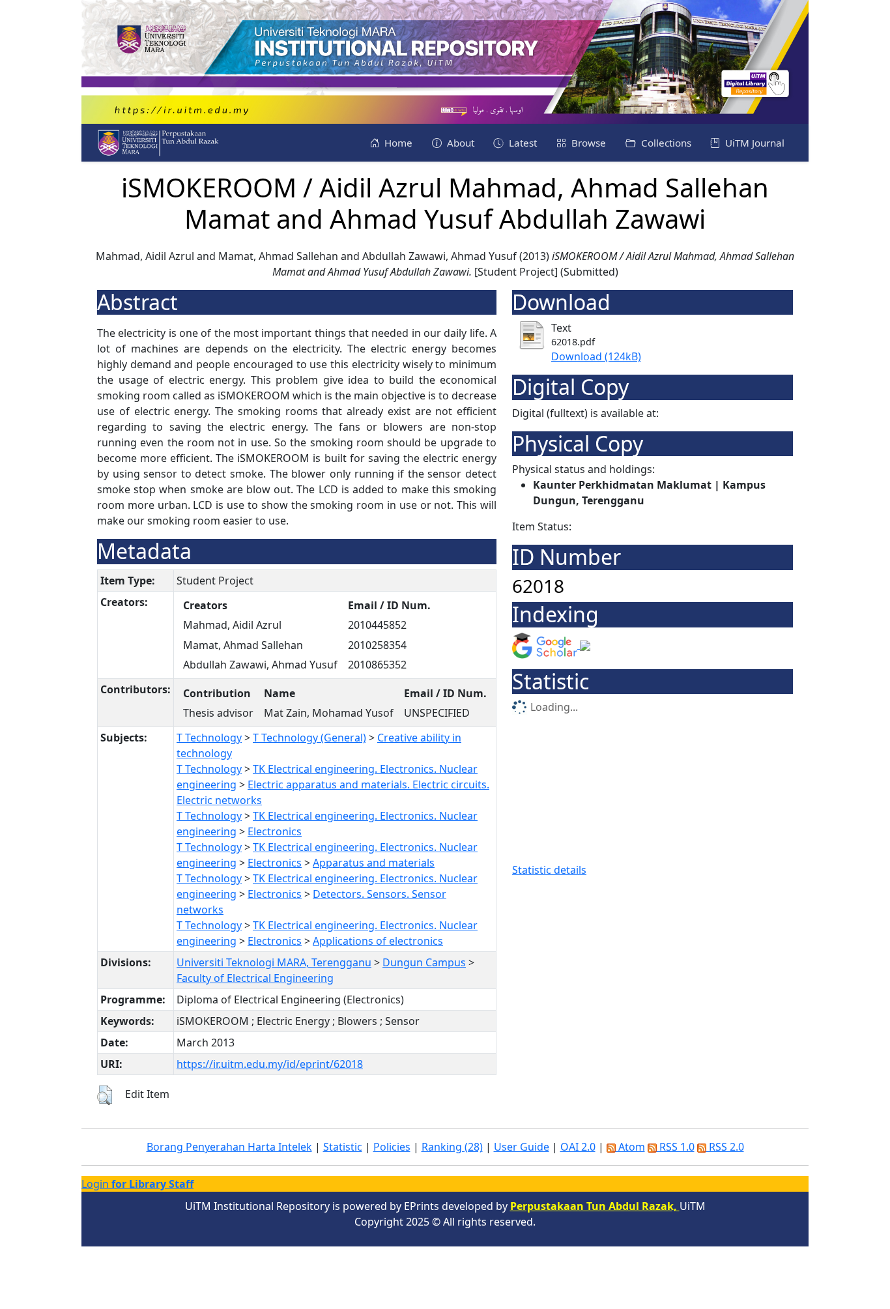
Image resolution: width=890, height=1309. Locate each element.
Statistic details (549, 870)
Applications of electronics (378, 941)
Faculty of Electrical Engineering (255, 978)
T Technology (209, 737)
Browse (587, 142)
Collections (665, 142)
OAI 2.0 (578, 1147)
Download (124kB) (596, 356)
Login (137, 1184)
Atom (630, 1147)
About (459, 142)
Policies (391, 1147)
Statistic (342, 1147)
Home (397, 142)
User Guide (521, 1147)
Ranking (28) (452, 1147)
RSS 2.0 (725, 1147)
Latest (521, 142)
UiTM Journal (753, 142)
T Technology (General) (309, 737)
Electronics (275, 831)
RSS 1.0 (676, 1147)
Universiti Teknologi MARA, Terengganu (274, 962)
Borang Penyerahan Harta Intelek (229, 1147)
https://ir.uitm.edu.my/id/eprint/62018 (270, 1064)
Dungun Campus (424, 962)
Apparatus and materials (374, 863)
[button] (104, 1095)
